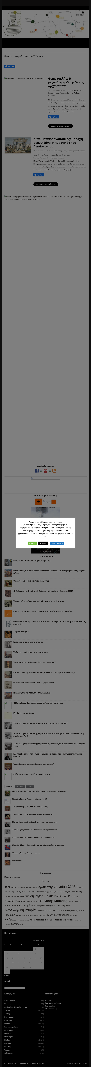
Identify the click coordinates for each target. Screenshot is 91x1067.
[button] (32, 543)
